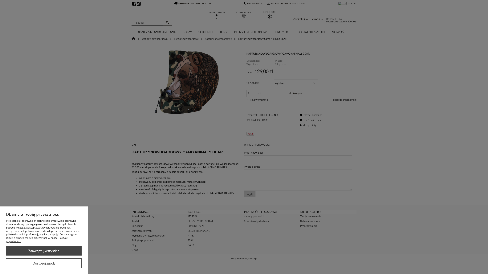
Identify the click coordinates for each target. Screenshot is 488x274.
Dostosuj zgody (43, 263)
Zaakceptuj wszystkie (43, 251)
